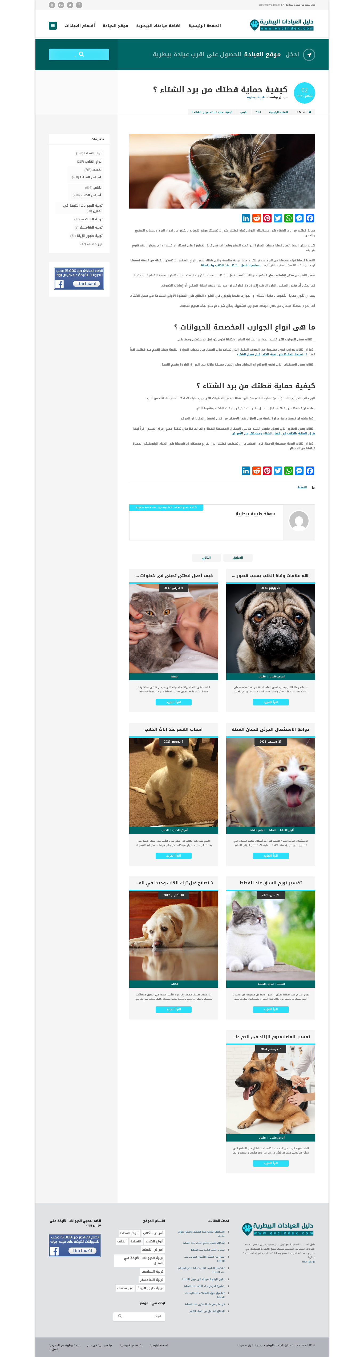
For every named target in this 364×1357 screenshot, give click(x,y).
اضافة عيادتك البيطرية (158, 26)
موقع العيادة (115, 26)
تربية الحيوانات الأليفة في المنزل (83, 208)
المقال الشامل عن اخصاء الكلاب (207, 1311)
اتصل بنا (53, 1349)
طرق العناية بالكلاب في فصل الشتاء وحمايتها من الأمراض (273, 433)
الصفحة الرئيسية (204, 26)
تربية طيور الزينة (90, 236)
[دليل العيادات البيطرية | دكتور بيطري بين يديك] (282, 24)
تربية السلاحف (92, 219)
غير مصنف (95, 244)
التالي (206, 557)
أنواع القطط (93, 153)
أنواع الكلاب (94, 161)
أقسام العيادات (80, 26)
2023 (258, 112)
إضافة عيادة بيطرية (131, 1345)
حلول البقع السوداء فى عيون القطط (203, 1279)
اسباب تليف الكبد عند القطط (208, 1250)
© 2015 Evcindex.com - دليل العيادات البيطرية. (289, 1345)
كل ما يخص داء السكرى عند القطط (205, 1304)
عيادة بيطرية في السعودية (64, 1345)
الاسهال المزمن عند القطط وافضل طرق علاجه (201, 1233)
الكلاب (98, 188)
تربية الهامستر (91, 227)
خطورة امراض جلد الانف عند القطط (204, 1286)
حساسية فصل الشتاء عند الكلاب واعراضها (231, 265)
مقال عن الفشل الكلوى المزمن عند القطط (204, 1259)
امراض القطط (90, 177)
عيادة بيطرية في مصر (99, 1345)
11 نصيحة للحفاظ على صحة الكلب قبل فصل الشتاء (272, 354)
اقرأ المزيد (271, 702)
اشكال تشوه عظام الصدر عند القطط (204, 1243)
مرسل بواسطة (267, 97)
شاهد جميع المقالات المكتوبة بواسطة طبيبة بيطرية (166, 507)
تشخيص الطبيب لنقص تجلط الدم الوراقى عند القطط (201, 1270)
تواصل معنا (308, 1261)
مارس (243, 112)
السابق (238, 557)
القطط (302, 487)
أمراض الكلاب (91, 195)
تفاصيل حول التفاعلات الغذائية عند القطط (205, 1295)
